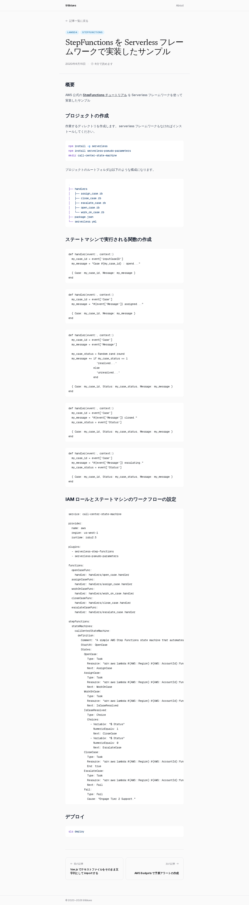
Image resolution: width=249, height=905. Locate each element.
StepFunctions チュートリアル (105, 95)
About (180, 5)
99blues (70, 5)
